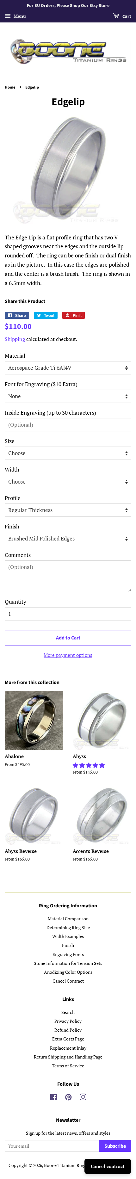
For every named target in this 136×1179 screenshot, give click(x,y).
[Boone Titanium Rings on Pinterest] (68, 1098)
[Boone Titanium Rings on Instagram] (82, 1098)
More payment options (68, 655)
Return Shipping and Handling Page (68, 1057)
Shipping (15, 339)
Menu (19, 16)
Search (68, 1012)
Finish (12, 526)
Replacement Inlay (68, 1048)
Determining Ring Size (68, 927)
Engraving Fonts (68, 954)
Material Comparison (68, 919)
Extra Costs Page (68, 1039)
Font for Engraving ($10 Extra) (41, 384)
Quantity (15, 601)
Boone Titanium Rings (65, 1165)
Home (10, 87)
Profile (13, 498)
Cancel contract (108, 1166)
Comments (18, 555)
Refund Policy (68, 1030)
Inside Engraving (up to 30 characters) (50, 412)
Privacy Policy (68, 1021)
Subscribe (115, 1146)
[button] (89, 765)
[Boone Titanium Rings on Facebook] (53, 1098)
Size (10, 441)
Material (15, 355)
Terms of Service (68, 1066)
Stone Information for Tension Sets (68, 963)
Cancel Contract (68, 981)
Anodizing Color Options (68, 972)
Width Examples (68, 936)
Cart (126, 16)
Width (12, 469)
